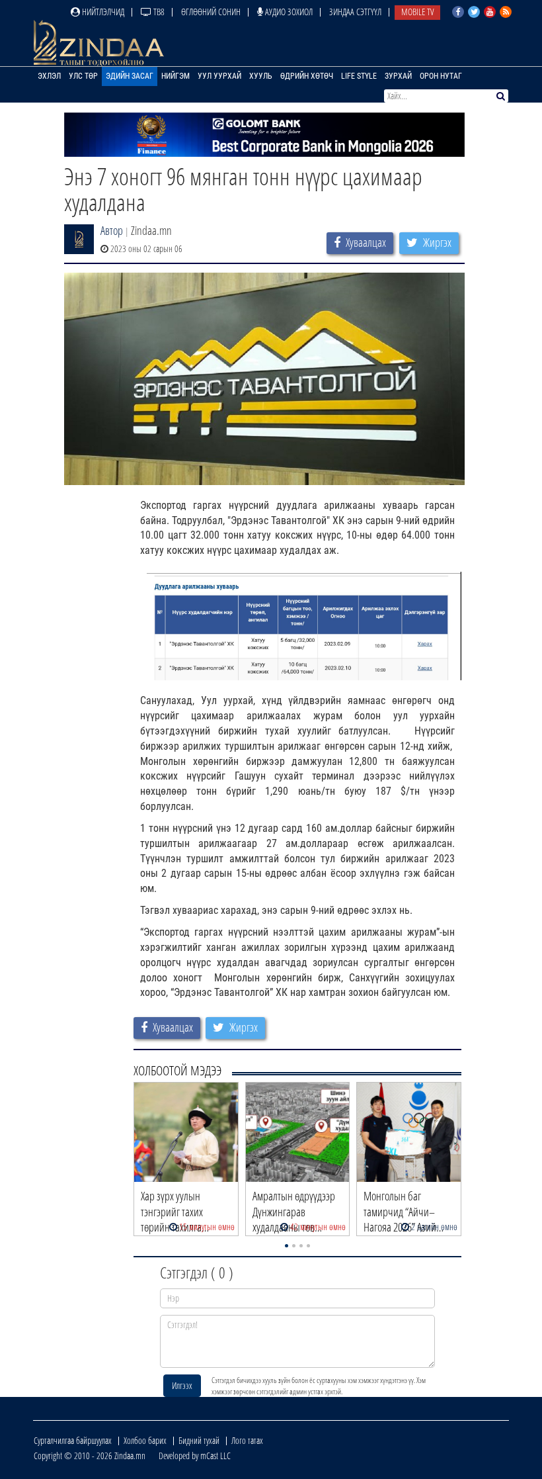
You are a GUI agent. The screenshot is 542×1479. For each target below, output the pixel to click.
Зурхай (398, 76)
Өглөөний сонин (211, 11)
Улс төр (83, 76)
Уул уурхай (219, 76)
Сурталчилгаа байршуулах (73, 1440)
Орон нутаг (441, 76)
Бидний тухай (198, 1440)
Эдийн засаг (129, 76)
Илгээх (182, 1385)
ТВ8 (158, 11)
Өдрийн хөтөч (306, 76)
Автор (111, 230)
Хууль (260, 76)
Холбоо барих (145, 1440)
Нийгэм (175, 76)
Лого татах (247, 1440)
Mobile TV (417, 11)
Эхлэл (49, 76)
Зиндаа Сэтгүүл (355, 11)
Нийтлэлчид (102, 11)
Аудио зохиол (288, 11)
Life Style (359, 76)
